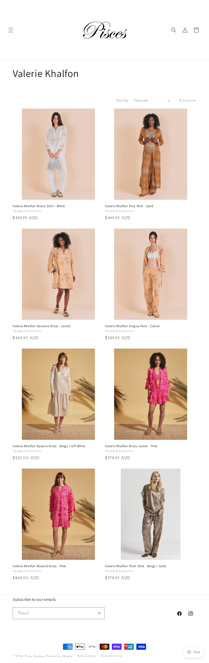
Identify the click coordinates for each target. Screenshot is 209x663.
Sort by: (122, 100)
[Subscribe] (98, 613)
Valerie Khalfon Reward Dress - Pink (39, 566)
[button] (10, 30)
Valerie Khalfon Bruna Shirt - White (39, 206)
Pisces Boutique (35, 656)
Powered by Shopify (59, 656)
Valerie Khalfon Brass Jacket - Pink (131, 446)
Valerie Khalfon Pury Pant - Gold (129, 206)
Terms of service (111, 656)
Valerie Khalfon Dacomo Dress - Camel (42, 326)
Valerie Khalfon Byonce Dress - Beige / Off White (49, 446)
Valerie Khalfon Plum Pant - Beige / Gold (135, 566)
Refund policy (86, 656)
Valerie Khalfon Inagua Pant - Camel (132, 326)
